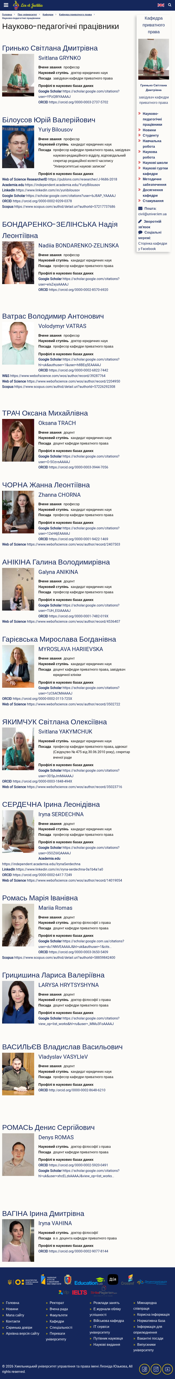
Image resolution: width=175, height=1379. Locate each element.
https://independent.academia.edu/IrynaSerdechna (41, 864)
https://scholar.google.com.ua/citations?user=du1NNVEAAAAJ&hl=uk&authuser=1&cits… (81, 944)
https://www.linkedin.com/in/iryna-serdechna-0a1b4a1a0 (59, 869)
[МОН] (23, 1282)
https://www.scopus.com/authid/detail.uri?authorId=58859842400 (64, 957)
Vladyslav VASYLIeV (63, 1057)
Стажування (153, 201)
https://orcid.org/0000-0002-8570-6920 (78, 289)
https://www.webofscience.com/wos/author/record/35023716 (74, 787)
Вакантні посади (150, 1338)
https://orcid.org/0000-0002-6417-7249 (42, 875)
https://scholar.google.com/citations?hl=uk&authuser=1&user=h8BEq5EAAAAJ (79, 362)
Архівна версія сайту (22, 1333)
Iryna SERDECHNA (61, 814)
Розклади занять (106, 1302)
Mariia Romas (55, 908)
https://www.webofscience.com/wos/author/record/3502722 (73, 704)
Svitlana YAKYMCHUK (65, 732)
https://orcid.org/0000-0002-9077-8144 (78, 1251)
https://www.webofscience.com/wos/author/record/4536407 (73, 621)
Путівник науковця (108, 1338)
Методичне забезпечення (154, 182)
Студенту (151, 135)
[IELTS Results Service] (73, 1292)
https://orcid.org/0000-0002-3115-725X (42, 698)
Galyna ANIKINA (58, 572)
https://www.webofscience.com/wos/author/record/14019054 (74, 880)
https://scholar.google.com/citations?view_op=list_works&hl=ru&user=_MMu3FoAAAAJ (79, 1021)
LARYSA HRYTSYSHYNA (68, 985)
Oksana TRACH (57, 423)
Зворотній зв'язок (149, 224)
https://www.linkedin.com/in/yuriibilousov (48, 190)
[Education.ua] (90, 1281)
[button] (18, 76)
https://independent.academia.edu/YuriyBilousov (62, 185)
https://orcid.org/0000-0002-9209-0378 (42, 201)
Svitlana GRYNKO (59, 58)
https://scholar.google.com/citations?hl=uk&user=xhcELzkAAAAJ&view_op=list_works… (79, 1173)
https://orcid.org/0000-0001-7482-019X (78, 616)
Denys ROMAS (56, 1138)
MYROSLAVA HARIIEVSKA (70, 649)
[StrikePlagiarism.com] (104, 1291)
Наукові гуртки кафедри (155, 171)
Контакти (13, 1321)
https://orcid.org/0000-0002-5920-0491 (78, 1165)
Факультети (58, 1315)
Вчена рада (59, 1309)
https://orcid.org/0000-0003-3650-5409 (78, 952)
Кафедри (48, 14)
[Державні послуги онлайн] (113, 1279)
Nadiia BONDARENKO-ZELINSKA (78, 246)
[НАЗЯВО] (51, 1279)
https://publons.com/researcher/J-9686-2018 (82, 179)
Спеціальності (61, 1327)
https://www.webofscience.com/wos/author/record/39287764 (57, 375)
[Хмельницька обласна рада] (68, 1279)
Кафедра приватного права (75, 14)
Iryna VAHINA (55, 1223)
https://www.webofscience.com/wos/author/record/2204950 (73, 381)
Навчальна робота (152, 144)
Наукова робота (150, 154)
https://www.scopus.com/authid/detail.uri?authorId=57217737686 (64, 206)
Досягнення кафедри (153, 193)
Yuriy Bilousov (55, 130)
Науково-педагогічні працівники (152, 119)
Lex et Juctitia (32, 5)
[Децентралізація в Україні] (152, 1282)
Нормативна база (151, 1320)
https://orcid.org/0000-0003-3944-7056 (78, 467)
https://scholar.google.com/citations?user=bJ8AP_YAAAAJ (71, 195)
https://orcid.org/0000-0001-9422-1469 (78, 539)
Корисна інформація (153, 1314)
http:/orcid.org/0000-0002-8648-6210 (77, 1090)
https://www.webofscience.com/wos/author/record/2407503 (73, 544)
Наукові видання (106, 1344)
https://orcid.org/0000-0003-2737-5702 (78, 102)
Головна (7, 14)
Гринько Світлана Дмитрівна (153, 87)
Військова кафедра (108, 1320)
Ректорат (57, 1302)
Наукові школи (155, 162)
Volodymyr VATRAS (62, 326)
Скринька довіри (19, 1327)
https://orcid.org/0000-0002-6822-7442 (78, 370)
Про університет (27, 14)
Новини (149, 130)
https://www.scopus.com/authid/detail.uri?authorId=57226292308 (64, 386)
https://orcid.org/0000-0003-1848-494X (42, 781)
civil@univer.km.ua (152, 214)
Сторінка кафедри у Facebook (152, 246)
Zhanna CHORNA (59, 495)
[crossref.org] (127, 1279)
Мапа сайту (15, 1315)
